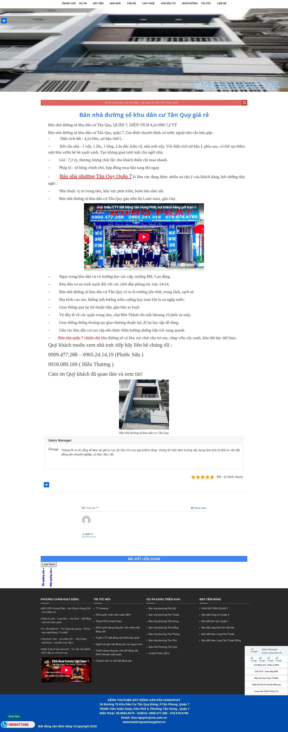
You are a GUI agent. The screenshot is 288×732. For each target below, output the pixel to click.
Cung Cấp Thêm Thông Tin (266, 691)
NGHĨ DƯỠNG (190, 3)
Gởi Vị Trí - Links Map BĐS (266, 672)
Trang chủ (69, 3)
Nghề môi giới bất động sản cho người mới (119, 644)
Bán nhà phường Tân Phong (163, 634)
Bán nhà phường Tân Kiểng (163, 627)
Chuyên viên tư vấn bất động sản (114, 660)
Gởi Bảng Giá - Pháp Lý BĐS (266, 665)
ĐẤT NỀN (98, 3)
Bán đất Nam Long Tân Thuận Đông (221, 640)
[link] (144, 428)
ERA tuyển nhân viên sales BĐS (113, 614)
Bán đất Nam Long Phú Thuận (218, 634)
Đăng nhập (200, 508)
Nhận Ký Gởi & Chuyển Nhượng (266, 685)
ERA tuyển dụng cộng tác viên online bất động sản (118, 629)
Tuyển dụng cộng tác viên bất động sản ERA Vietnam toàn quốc (117, 652)
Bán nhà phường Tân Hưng (163, 621)
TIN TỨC (206, 3)
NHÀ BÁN (115, 3)
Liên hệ (221, 3)
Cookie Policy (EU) (158, 653)
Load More (48, 564)
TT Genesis (102, 608)
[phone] (4, 725)
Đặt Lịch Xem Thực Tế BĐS (266, 678)
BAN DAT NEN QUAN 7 (215, 608)
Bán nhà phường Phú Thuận (163, 614)
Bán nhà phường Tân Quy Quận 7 (96, 176)
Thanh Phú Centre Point (109, 621)
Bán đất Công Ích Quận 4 (215, 614)
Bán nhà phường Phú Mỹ (162, 608)
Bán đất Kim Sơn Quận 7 (215, 621)
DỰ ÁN (83, 3)
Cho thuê (148, 3)
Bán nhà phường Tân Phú (162, 640)
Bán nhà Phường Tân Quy (162, 646)
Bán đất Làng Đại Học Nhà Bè (218, 627)
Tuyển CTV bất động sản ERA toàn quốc (118, 637)
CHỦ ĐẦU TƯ (168, 3)
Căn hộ (131, 3)
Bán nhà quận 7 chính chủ (79, 338)
